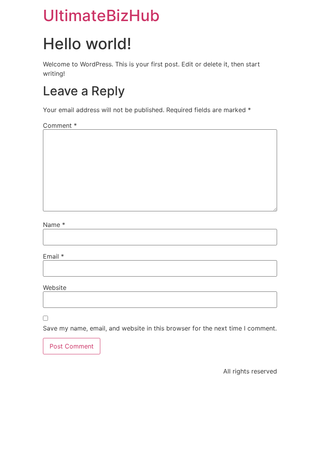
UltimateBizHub (101, 15)
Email (53, 256)
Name (54, 225)
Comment (60, 125)
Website (54, 287)
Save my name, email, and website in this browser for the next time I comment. (160, 328)
